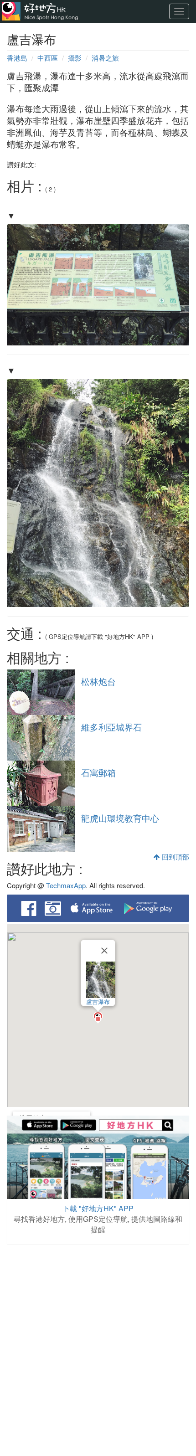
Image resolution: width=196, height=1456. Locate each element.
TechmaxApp (66, 885)
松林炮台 (98, 681)
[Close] (104, 951)
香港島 (17, 57)
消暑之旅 (105, 57)
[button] (98, 1017)
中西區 (47, 57)
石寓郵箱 (98, 772)
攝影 (75, 57)
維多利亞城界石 (111, 727)
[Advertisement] (98, 1351)
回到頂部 (174, 856)
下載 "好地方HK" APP (98, 1208)
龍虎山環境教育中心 (120, 818)
